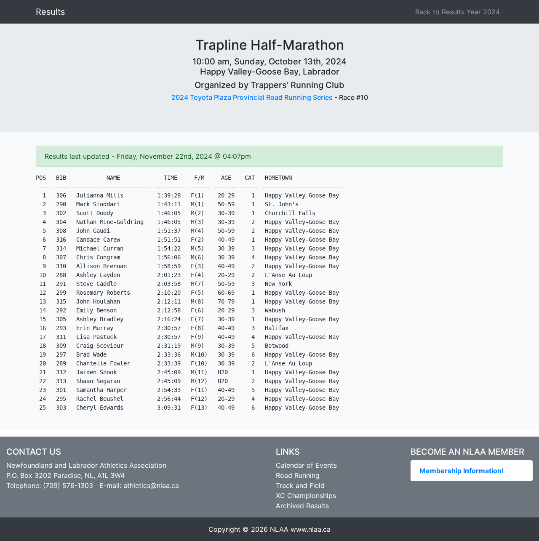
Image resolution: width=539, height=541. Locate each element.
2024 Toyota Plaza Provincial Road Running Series (252, 97)
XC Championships (306, 495)
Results (50, 12)
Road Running (298, 475)
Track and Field (300, 485)
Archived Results (302, 505)
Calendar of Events (306, 465)
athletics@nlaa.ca (151, 485)
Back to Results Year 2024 (457, 12)
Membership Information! (461, 470)
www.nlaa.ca (311, 529)
